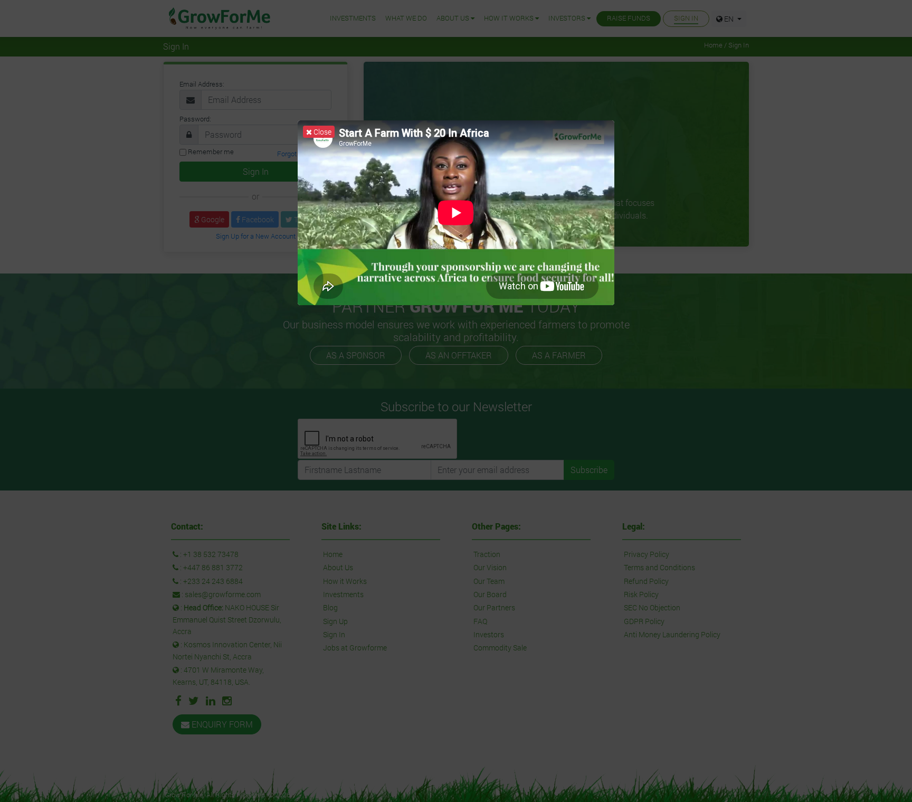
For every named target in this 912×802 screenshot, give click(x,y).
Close (321, 132)
